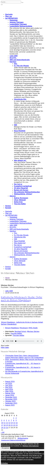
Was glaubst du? (20, 160)
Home (7, 278)
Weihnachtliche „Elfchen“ (23, 194)
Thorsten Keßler (20, 204)
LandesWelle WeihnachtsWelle (21, 26)
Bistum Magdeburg (12, 328)
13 (9, 423)
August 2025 (10, 405)
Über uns (8, 16)
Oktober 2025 (10, 401)
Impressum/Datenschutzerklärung (13, 440)
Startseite (9, 14)
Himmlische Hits (20, 99)
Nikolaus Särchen (33, 331)
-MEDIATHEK (11, 18)
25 (5, 428)
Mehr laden (5, 347)
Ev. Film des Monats (21, 66)
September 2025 (11, 403)
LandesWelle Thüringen (18, 24)
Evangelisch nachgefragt (23, 186)
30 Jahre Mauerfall (21, 188)
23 (17, 425)
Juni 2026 (8, 385)
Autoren (13, 196)
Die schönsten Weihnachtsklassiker (27, 192)
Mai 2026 (8, 387)
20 (9, 425)
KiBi (15, 125)
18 (5, 425)
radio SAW (14, 56)
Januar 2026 (9, 395)
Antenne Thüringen (16, 22)
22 (14, 425)
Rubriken (13, 62)
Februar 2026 (10, 393)
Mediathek (14, 20)
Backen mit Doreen (21, 190)
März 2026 (9, 391)
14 (12, 423)
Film (15, 64)
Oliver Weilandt (20, 200)
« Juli (2, 432)
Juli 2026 (8, 383)
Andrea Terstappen (21, 198)
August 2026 (10, 381)
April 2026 (9, 389)
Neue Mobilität (19, 131)
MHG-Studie (33, 328)
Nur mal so (18, 184)
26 (7, 428)
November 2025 (11, 399)
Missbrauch (24, 328)
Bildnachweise (22, 438)
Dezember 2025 (11, 397)
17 (2, 425)
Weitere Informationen (30, 446)
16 (17, 423)
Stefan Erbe (18, 202)
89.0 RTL (13, 58)
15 (14, 423)
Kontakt (8, 208)
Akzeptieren (5, 448)
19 (7, 425)
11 (5, 423)
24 (2, 428)
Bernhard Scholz (20, 331)
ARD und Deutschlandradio (20, 60)
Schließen (4, 463)
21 (12, 425)
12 (7, 423)
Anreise (8, 206)
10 (2, 423)
